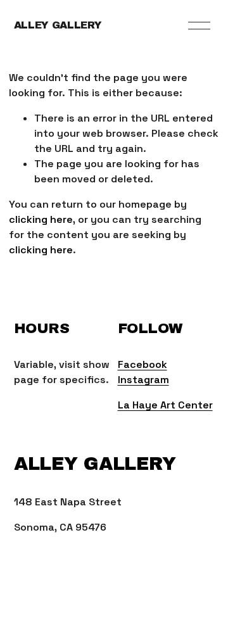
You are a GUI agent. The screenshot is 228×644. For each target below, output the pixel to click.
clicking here (41, 219)
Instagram (143, 379)
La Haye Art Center (165, 405)
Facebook (142, 364)
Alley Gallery (58, 25)
